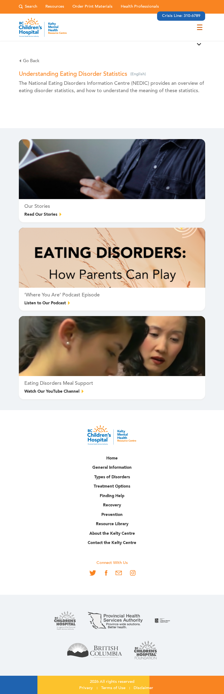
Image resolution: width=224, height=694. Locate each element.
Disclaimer (143, 688)
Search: (28, 7)
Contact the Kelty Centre (112, 543)
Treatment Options (112, 487)
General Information (112, 468)
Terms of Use (113, 688)
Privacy (86, 688)
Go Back (31, 61)
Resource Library (112, 524)
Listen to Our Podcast (45, 303)
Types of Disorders (112, 477)
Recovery (112, 505)
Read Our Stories (40, 215)
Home (112, 458)
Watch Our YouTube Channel (51, 392)
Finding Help (112, 496)
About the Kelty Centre (112, 534)
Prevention (112, 515)
